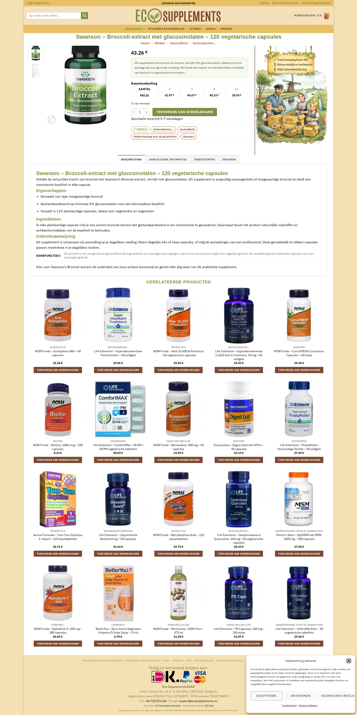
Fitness (195, 29)
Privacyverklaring (308, 705)
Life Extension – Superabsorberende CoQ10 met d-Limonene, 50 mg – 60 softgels (239, 355)
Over (165, 660)
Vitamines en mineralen (166, 29)
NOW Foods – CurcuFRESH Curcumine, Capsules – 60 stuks (299, 353)
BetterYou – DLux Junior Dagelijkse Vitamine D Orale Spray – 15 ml (118, 631)
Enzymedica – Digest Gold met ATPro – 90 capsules (239, 447)
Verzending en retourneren (102, 660)
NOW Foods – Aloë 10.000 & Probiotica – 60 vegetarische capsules (178, 353)
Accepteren (266, 696)
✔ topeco (140, 129)
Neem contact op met (285, 3)
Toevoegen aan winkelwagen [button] (58, 369)
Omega (210, 29)
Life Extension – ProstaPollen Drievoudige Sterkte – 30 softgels (299, 447)
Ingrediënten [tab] (204, 159)
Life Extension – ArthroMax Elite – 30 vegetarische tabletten (299, 631)
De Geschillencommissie (168, 705)
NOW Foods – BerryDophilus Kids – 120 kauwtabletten (178, 537)
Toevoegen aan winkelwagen (185, 112)
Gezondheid (134, 29)
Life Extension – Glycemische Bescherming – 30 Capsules (118, 537)
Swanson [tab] (229, 159)
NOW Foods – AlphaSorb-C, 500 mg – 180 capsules (58, 631)
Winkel (160, 43)
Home (145, 43)
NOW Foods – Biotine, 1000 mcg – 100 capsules (58, 447)
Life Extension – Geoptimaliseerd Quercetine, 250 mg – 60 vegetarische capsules (238, 538)
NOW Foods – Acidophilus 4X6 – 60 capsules (58, 353)
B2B (189, 660)
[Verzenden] (84, 15)
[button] (349, 661)
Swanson (188, 136)
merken (264, 3)
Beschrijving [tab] (131, 159)
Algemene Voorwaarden (142, 660)
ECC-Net (209, 705)
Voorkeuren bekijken (336, 696)
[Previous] (53, 85)
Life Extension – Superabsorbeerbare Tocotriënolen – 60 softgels (118, 353)
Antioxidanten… (204, 43)
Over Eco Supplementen (315, 3)
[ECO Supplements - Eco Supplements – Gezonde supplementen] (178, 15)
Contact (177, 660)
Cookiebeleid (289, 705)
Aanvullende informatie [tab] (168, 159)
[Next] (118, 85)
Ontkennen (301, 696)
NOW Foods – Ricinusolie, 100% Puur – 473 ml (178, 631)
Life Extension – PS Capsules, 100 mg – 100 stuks (239, 631)
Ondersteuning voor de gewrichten (155, 136)
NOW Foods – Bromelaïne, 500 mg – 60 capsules (178, 447)
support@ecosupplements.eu (198, 701)
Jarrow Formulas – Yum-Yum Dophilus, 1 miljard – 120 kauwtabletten (58, 537)
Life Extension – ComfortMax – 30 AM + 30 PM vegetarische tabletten (118, 447)
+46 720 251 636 (156, 701)
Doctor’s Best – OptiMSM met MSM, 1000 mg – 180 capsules (299, 537)
